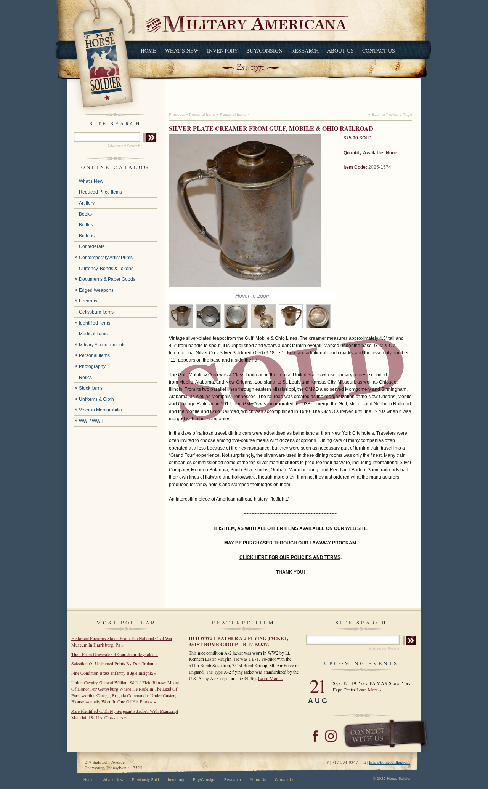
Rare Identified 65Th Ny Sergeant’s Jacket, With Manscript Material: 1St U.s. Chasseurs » (124, 714)
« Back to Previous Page (390, 114)
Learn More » (270, 678)
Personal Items (94, 355)
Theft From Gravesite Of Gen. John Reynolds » (114, 654)
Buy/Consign (264, 50)
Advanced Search (123, 146)
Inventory (222, 50)
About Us (340, 50)
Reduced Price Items (100, 192)
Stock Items (91, 388)
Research (305, 50)
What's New (182, 50)
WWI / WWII (91, 421)
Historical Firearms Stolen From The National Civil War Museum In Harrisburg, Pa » (121, 641)
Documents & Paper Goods (107, 279)
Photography (92, 366)
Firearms (88, 301)
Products (177, 114)
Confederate (92, 246)
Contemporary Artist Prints (106, 257)
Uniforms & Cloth (96, 399)
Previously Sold (145, 780)
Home (148, 50)
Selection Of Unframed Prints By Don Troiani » (114, 663)
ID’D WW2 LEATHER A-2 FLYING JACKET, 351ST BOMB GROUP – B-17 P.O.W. (238, 641)
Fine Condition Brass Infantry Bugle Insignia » (113, 673)
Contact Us (378, 50)
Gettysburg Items (96, 312)
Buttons (87, 235)
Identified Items (94, 323)
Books (85, 214)
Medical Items (93, 333)
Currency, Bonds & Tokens (106, 268)
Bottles (86, 224)
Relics (85, 377)
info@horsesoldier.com (389, 762)
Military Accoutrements (102, 344)
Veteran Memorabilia (100, 410)
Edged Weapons (96, 290)
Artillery (87, 203)
